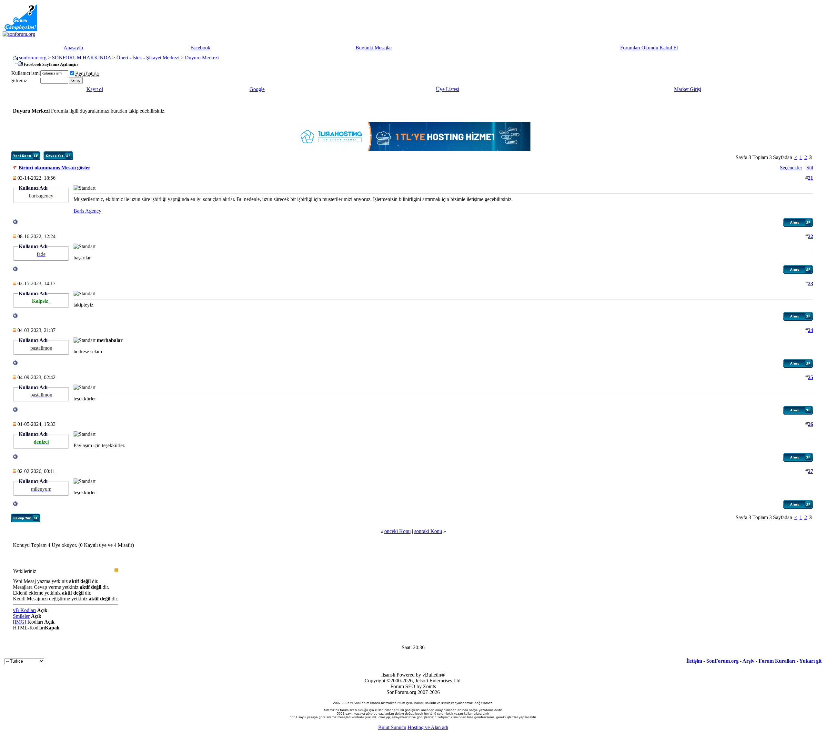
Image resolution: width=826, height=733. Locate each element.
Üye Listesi (447, 89)
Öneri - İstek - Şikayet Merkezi (147, 57)
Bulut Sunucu (392, 727)
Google (257, 89)
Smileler (21, 616)
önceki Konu (397, 531)
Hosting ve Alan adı (428, 727)
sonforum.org (32, 57)
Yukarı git (810, 661)
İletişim (694, 661)
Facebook (200, 47)
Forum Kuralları (777, 661)
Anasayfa (73, 47)
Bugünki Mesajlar (374, 47)
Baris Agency (87, 211)
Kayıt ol (94, 89)
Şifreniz (19, 80)
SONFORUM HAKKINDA (81, 57)
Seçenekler (791, 167)
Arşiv (748, 661)
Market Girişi (687, 89)
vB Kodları (24, 610)
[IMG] (19, 622)
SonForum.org (722, 661)
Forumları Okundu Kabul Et (649, 47)
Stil (809, 167)
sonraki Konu (428, 531)
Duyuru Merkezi (202, 57)
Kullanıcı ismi (25, 73)
